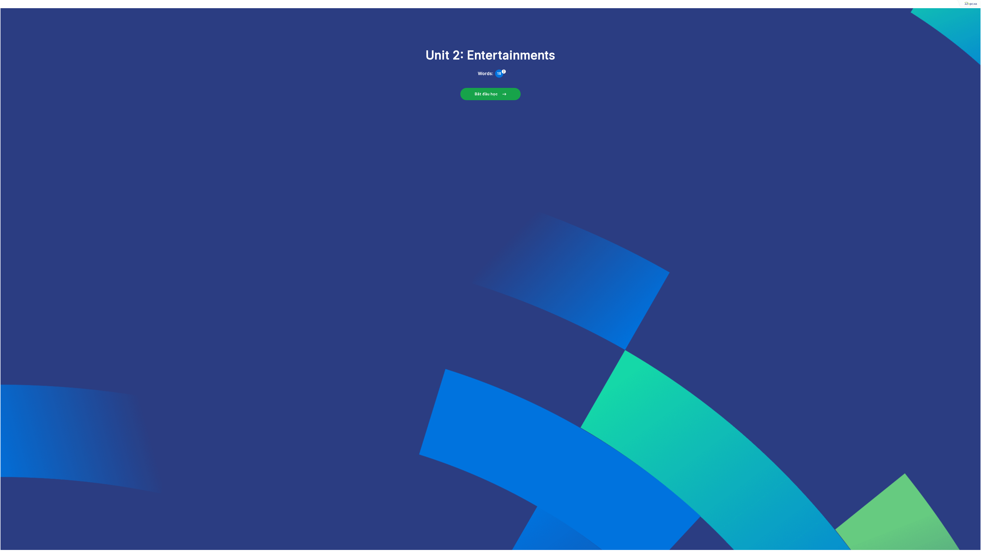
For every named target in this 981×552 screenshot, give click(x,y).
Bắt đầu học (486, 94)
